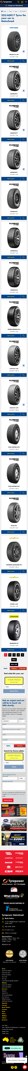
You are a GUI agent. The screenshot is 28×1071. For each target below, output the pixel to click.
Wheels (4, 983)
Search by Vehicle (7, 971)
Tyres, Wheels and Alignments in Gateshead (13, 1027)
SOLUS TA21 (14, 525)
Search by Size (6, 973)
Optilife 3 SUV (14, 604)
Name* (4, 724)
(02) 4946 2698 (10, 926)
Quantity (21, 719)
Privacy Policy (10, 794)
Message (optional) (7, 781)
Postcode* (5, 740)
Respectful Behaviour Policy (8, 1063)
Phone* (11, 729)
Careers (4, 1009)
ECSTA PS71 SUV (14, 368)
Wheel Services (6, 999)
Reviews (4, 1020)
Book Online (6, 1007)
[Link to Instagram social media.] (15, 1067)
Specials (4, 1003)
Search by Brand (6, 975)
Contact (4, 1005)
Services (4, 989)
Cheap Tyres (5, 1033)
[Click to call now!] (18, 2)
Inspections (5, 993)
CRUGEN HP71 (14, 94)
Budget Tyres (5, 1031)
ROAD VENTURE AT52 (14, 447)
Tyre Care (4, 977)
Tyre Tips (4, 979)
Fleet (3, 1011)
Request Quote (8, 800)
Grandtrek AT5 (14, 643)
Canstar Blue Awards (7, 1029)
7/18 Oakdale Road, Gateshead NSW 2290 (15, 922)
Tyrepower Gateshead (15, 5)
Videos (4, 1018)
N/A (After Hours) (9, 930)
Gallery (4, 1016)
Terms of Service (20, 794)
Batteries (4, 991)
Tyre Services (5, 997)
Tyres (3, 968)
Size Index (4, 1025)
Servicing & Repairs (7, 995)
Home (4, 11)
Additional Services (7, 1001)
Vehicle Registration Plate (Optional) (9, 775)
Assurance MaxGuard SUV (14, 565)
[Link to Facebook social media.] (12, 1067)
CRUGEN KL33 (14, 251)
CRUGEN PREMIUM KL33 (14, 329)
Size (3, 719)
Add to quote (10, 61)
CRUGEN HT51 (14, 211)
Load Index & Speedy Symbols (10, 981)
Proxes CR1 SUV (14, 54)
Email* (4, 734)
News (4, 1013)
